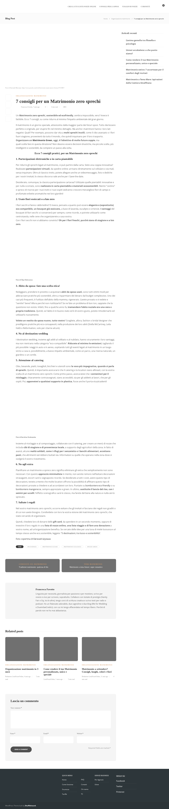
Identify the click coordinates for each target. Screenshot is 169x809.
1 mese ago (59, 679)
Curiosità (145, 7)
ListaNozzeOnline (49, 679)
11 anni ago (104, 676)
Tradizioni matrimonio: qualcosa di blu (33, 567)
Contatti (84, 784)
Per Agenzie (99, 780)
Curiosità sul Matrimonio (33, 564)
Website (80, 734)
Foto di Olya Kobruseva (24, 280)
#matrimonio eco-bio (50, 547)
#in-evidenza (31, 547)
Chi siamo (84, 789)
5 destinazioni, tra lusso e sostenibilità (81, 533)
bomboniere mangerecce (28, 489)
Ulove (97, 784)
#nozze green (92, 547)
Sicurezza (65, 789)
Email (46, 734)
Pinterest (120, 792)
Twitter (119, 786)
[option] (22, 658)
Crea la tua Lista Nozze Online (82, 7)
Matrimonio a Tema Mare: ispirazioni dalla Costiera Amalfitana (144, 81)
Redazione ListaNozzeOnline (14, 676)
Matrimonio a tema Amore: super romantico (86, 567)
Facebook (120, 781)
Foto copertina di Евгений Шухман (33, 538)
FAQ (82, 779)
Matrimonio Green (42, 140)
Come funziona (67, 784)
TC (82, 794)
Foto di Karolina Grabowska (26, 437)
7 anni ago (36, 107)
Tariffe (64, 794)
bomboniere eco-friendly (97, 485)
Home (106, 19)
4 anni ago (27, 676)
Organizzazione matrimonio (120, 19)
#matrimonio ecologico (72, 547)
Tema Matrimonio (93, 564)
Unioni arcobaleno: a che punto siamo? (141, 52)
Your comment (16, 708)
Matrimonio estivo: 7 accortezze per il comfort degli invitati (145, 71)
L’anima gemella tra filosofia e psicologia (141, 42)
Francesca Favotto (26, 107)
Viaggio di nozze (130, 7)
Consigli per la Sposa (109, 7)
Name (12, 734)
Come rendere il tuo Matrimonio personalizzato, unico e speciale (142, 62)
